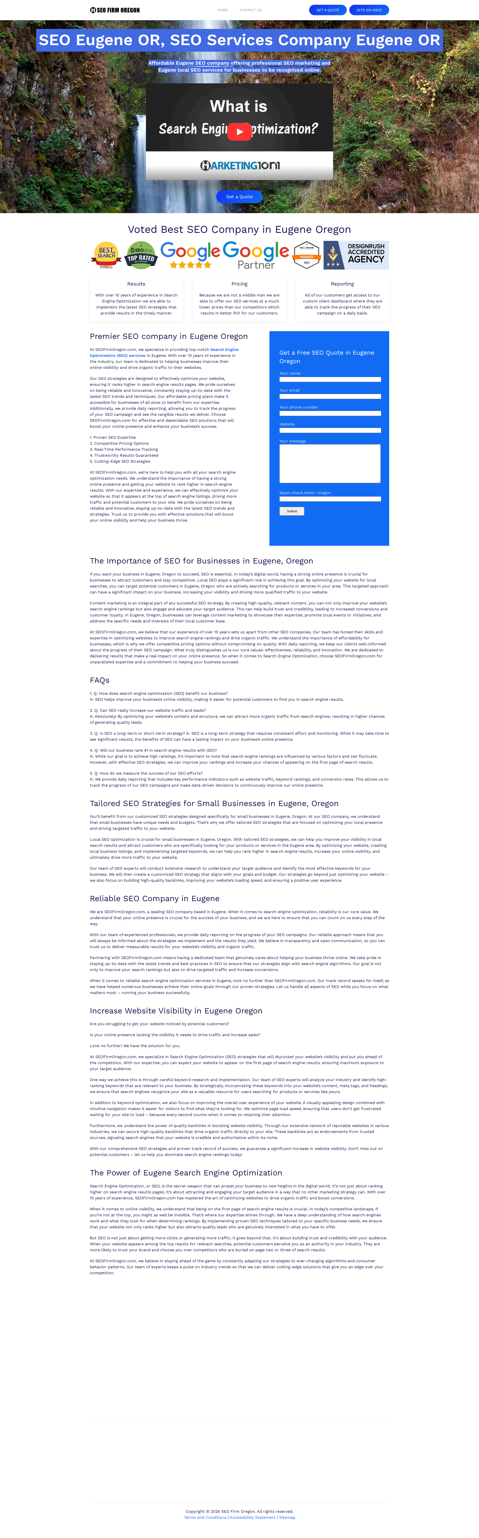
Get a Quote (239, 196)
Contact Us (251, 10)
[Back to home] (115, 10)
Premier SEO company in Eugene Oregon (169, 336)
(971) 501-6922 (369, 10)
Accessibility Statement (253, 1517)
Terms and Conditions (205, 1517)
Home (223, 10)
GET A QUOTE (328, 10)
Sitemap (287, 1517)
